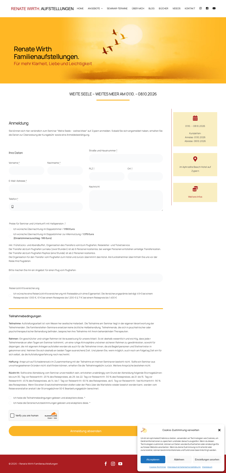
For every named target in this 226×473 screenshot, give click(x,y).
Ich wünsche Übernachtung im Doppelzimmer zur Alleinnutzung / (53, 236)
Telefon (13, 198)
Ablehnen (179, 459)
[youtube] (120, 464)
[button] (219, 430)
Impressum (207, 467)
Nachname (54, 162)
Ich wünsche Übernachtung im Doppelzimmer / (44, 229)
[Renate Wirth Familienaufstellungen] (42, 3)
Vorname (14, 162)
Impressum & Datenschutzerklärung (184, 467)
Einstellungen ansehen (207, 459)
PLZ (92, 168)
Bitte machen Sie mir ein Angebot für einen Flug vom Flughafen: (42, 270)
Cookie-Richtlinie (157, 467)
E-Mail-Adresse (18, 180)
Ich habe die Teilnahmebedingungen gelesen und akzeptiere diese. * (49, 397)
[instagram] (113, 464)
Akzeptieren (152, 459)
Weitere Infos (195, 196)
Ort (130, 168)
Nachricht (94, 186)
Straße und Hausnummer (103, 150)
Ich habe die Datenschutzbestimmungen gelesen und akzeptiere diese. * (51, 402)
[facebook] (106, 464)
